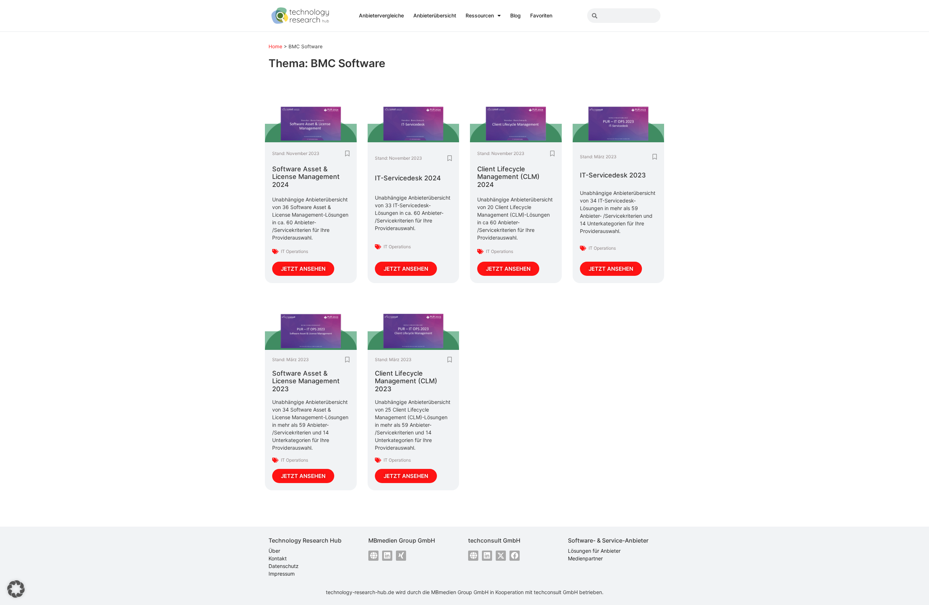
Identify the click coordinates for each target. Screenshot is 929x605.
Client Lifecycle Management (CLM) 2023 (406, 381)
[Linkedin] (387, 556)
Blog (515, 15)
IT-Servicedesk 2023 (613, 175)
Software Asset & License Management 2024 (306, 176)
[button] (16, 589)
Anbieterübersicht (434, 15)
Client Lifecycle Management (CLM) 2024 (508, 176)
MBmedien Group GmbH (459, 592)
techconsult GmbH (556, 592)
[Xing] (401, 556)
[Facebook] (514, 556)
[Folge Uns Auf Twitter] (501, 556)
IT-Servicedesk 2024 (408, 178)
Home (275, 46)
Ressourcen (480, 15)
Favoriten (541, 15)
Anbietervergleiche (381, 15)
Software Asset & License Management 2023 (306, 381)
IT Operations (294, 251)
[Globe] (373, 556)
